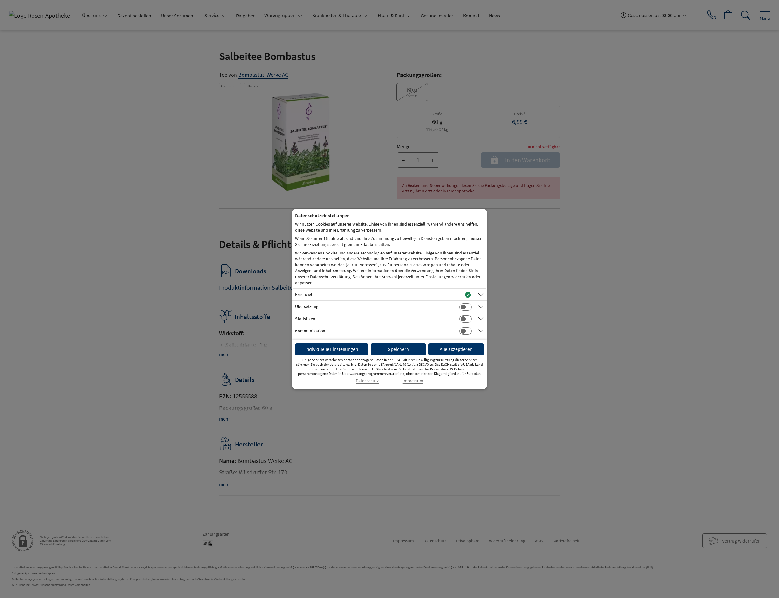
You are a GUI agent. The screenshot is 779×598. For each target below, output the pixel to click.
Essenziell (304, 294)
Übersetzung (306, 306)
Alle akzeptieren (456, 349)
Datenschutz (367, 380)
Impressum (413, 380)
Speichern (398, 349)
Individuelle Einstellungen (331, 349)
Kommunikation (310, 331)
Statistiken (305, 318)
